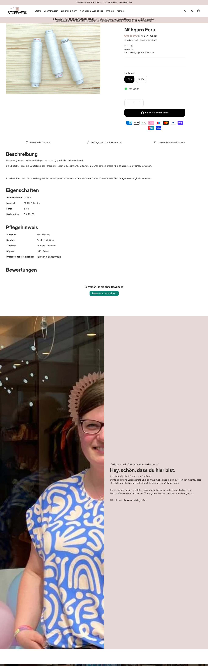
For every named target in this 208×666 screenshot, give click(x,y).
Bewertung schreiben (104, 293)
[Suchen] (185, 10)
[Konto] (192, 10)
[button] (131, 35)
